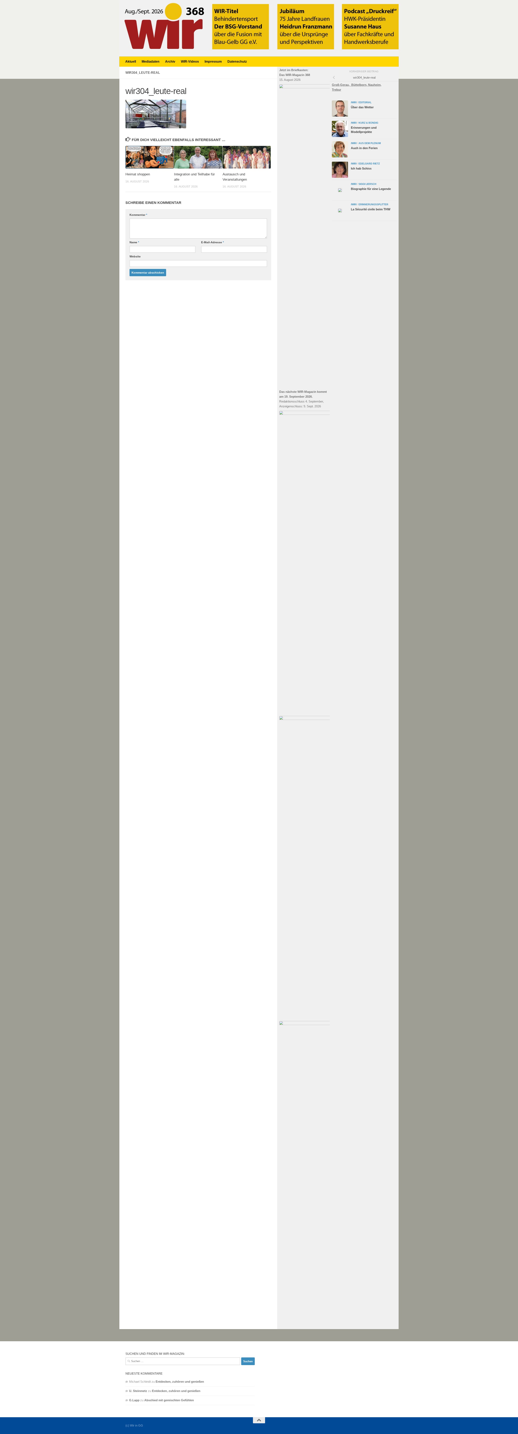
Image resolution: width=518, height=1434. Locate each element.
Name (134, 242)
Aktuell (130, 61)
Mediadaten (150, 61)
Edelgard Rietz (369, 163)
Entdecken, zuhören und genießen (180, 1381)
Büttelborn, (359, 84)
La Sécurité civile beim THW (370, 209)
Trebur (336, 89)
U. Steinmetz (138, 1391)
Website (135, 256)
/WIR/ (354, 102)
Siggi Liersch (367, 184)
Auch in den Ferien (364, 148)
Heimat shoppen (137, 174)
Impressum (213, 61)
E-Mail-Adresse (212, 242)
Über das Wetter (362, 107)
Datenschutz (237, 61)
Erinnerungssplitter (373, 204)
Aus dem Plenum (370, 143)
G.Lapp (134, 1400)
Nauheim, (374, 84)
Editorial (365, 102)
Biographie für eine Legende (371, 189)
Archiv (170, 61)
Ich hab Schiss (361, 168)
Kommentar (138, 214)
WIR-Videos (190, 61)
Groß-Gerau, (341, 84)
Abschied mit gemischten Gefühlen (169, 1400)
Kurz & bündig (368, 122)
